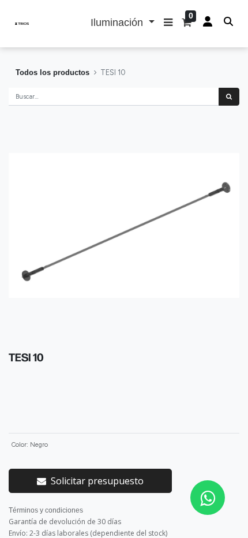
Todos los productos (52, 72)
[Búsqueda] (229, 97)
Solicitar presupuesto (97, 481)
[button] (168, 23)
